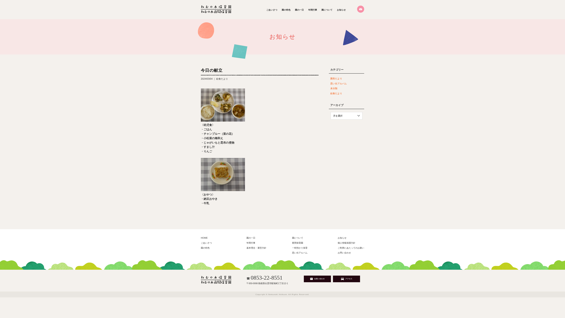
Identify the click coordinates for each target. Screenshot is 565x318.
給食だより (336, 93)
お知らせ (341, 10)
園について (327, 10)
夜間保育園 (297, 243)
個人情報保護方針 (346, 243)
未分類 (333, 88)
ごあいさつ (271, 10)
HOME (204, 238)
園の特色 (286, 10)
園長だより (336, 78)
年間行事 (312, 10)
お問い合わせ (344, 252)
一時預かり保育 (300, 248)
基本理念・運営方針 (256, 248)
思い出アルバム (338, 83)
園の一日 (299, 10)
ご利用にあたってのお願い (351, 248)
